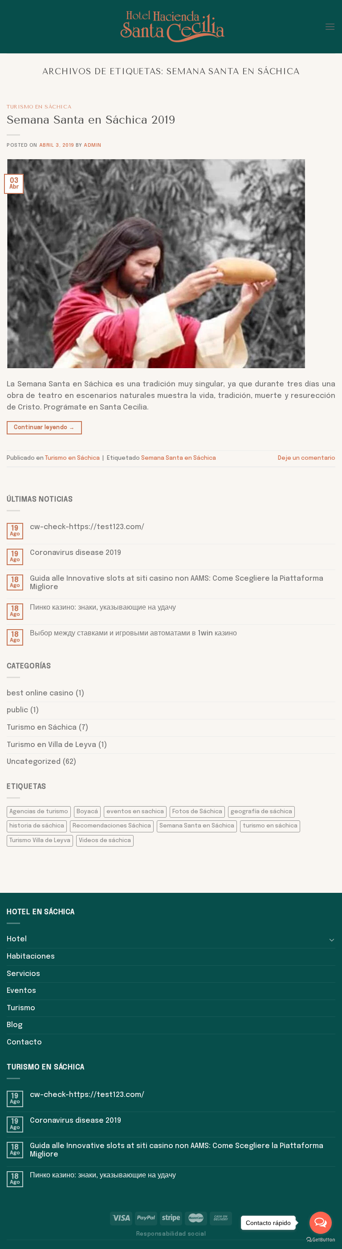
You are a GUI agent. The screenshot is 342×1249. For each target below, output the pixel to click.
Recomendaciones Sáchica (112, 826)
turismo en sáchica (270, 826)
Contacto (24, 1042)
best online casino (40, 693)
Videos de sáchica (105, 840)
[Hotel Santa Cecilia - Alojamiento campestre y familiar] (171, 27)
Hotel (17, 939)
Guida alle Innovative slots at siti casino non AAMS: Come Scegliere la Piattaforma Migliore (176, 583)
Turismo (21, 1008)
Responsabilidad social (171, 1234)
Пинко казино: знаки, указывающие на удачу (103, 607)
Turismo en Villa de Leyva (51, 745)
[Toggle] (331, 939)
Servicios (23, 974)
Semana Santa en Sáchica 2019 (91, 119)
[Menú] (330, 26)
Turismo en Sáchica (39, 107)
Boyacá (87, 812)
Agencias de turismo (38, 812)
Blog (14, 1025)
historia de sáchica (36, 826)
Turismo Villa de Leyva (39, 840)
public (17, 710)
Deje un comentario (306, 458)
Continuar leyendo (44, 427)
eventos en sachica (135, 812)
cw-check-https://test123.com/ (87, 527)
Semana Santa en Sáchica (178, 458)
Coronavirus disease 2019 (75, 553)
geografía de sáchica (261, 812)
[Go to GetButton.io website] (320, 1240)
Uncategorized (34, 762)
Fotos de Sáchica (197, 812)
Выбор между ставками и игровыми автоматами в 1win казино (133, 633)
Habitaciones (31, 956)
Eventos (21, 991)
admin (93, 145)
